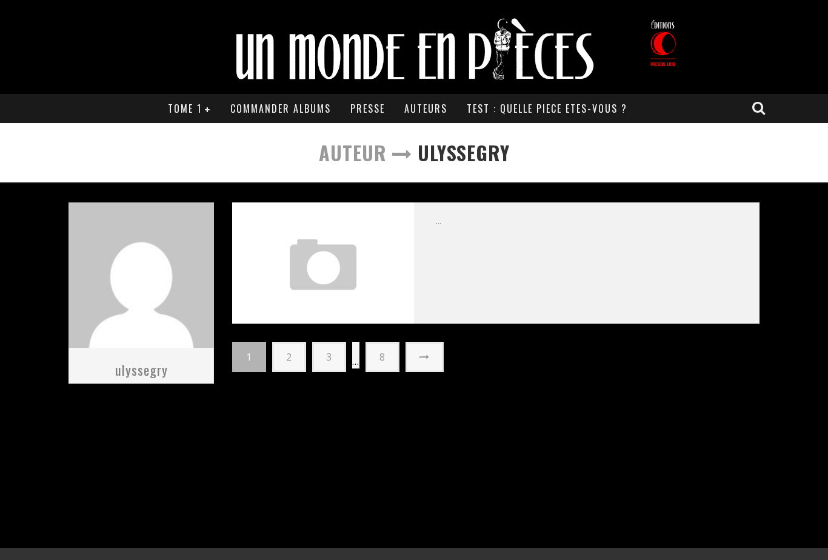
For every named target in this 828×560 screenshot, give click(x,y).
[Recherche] (760, 108)
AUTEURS (425, 108)
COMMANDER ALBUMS (280, 108)
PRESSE (367, 108)
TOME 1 (185, 108)
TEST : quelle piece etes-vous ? (547, 108)
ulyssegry (141, 369)
